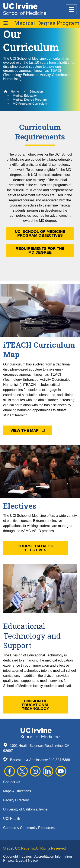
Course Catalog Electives (35, 548)
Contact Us (11, 782)
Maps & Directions (17, 791)
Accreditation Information (53, 856)
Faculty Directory (16, 800)
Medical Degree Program (47, 23)
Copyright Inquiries (18, 856)
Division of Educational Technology (35, 705)
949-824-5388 (59, 760)
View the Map (25, 430)
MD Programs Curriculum (30, 103)
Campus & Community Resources (29, 828)
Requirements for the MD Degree (40, 250)
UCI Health (11, 818)
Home (14, 91)
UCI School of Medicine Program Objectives (40, 233)
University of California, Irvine (25, 809)
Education (36, 91)
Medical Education (25, 95)
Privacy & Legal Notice (20, 860)
